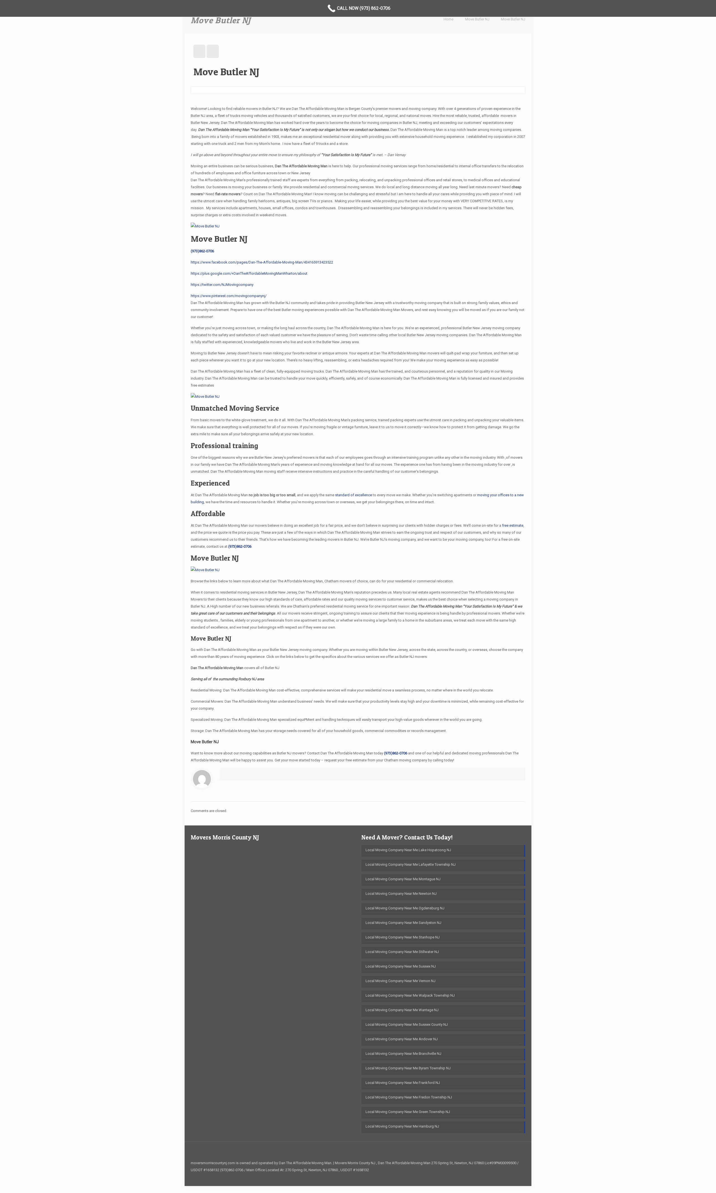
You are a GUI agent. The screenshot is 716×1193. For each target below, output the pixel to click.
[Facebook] (517, 1176)
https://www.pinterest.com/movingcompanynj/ (229, 296)
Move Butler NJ (477, 19)
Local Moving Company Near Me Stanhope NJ (403, 937)
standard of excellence (353, 495)
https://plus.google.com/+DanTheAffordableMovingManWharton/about (249, 273)
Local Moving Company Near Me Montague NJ (403, 879)
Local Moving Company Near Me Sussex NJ (401, 966)
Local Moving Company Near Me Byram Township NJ (408, 1068)
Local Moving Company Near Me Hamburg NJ (402, 1126)
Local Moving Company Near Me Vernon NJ (400, 981)
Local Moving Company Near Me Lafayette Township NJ (411, 864)
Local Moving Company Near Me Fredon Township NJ (409, 1097)
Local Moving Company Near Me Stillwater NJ (402, 952)
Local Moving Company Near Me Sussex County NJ (407, 1024)
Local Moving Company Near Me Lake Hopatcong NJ (408, 850)
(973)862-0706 (202, 251)
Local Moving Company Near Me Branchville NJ (403, 1053)
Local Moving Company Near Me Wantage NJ (402, 1010)
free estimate (512, 525)
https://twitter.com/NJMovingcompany (222, 285)
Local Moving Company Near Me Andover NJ (402, 1039)
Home (448, 19)
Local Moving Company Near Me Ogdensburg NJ (405, 908)
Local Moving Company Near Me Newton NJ (401, 893)
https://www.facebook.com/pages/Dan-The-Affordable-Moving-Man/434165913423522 (262, 262)
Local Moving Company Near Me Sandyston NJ (403, 923)
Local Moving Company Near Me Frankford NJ (403, 1083)
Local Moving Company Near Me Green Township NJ (408, 1112)
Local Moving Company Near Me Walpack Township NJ (410, 995)
